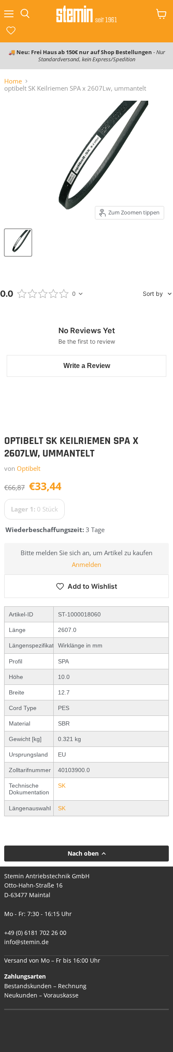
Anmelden (86, 564)
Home (13, 81)
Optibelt (28, 468)
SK (62, 785)
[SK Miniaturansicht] (18, 242)
